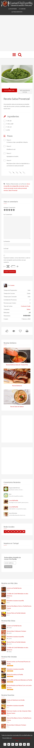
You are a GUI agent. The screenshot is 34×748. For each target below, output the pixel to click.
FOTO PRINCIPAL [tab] (9, 90)
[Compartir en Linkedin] (20, 172)
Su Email (6, 248)
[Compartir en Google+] (17, 172)
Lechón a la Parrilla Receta (14, 588)
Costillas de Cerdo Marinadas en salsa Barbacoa (17, 595)
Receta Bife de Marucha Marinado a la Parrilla (19, 680)
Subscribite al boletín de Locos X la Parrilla (12, 558)
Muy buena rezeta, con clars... (16, 489)
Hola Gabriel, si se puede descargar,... (18, 508)
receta (26, 186)
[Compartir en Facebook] (10, 172)
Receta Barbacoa (17, 385)
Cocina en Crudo (25, 306)
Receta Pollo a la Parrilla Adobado (16, 613)
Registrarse (13, 8)
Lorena (12, 285)
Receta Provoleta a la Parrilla (15, 674)
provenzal (21, 186)
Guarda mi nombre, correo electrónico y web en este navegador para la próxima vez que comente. (17, 260)
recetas (6, 190)
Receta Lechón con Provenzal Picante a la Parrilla (18, 663)
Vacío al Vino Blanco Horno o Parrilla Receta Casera (19, 607)
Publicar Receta (17, 11)
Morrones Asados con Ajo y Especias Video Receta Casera (19, 712)
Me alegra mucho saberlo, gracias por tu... (19, 502)
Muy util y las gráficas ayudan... (16, 496)
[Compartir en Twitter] (13, 172)
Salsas (28, 309)
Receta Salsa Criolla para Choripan (16, 631)
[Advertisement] (17, 33)
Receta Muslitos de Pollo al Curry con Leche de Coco (19, 686)
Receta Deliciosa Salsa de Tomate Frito (17, 364)
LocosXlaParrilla (13, 500)
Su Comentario (8, 214)
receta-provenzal (8, 188)
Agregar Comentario (9, 207)
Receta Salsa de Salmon (17, 406)
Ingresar (22, 8)
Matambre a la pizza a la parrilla (15, 600)
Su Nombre (7, 241)
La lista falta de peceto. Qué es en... (17, 515)
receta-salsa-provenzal (20, 188)
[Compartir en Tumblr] (24, 172)
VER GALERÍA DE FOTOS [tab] (25, 91)
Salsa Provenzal (13, 190)
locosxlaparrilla (14, 186)
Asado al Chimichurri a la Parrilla (15, 700)
